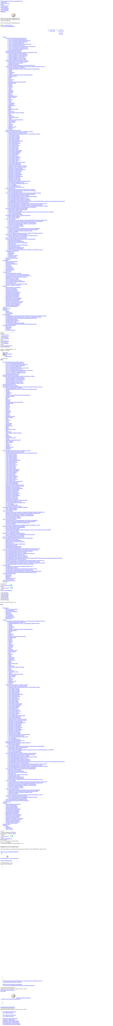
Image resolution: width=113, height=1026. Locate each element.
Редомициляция (6, 565)
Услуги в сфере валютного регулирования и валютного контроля (22, 235)
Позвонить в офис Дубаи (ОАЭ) (10, 1018)
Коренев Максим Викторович (12, 295)
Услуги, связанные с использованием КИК (15, 281)
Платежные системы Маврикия (15, 176)
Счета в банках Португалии (14, 157)
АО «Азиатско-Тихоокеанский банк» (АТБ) (18, 183)
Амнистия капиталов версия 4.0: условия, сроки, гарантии (21, 189)
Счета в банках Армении (14, 137)
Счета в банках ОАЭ (13, 155)
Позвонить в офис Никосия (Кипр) (11, 1020)
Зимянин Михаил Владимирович (13, 287)
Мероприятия (11, 253)
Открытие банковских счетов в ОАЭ (16, 57)
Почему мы (8, 265)
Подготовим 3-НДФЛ (13, 231)
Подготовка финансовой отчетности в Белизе (18, 202)
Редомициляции (6, 314)
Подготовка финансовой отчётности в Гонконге (19, 198)
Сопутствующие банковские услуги (16, 182)
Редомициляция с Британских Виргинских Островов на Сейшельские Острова (23, 571)
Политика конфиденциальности (8, 990)
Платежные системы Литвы (14, 175)
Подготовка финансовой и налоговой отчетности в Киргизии (22, 207)
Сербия (10, 118)
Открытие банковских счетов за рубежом (17, 132)
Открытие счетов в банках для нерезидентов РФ (19, 181)
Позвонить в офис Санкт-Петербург (11, 1022)
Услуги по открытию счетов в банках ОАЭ (18, 41)
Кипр (9, 98)
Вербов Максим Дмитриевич (12, 296)
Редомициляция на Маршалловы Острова (15, 322)
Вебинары (10, 254)
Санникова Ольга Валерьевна (12, 300)
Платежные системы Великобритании (16, 169)
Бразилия (10, 80)
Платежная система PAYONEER (15, 224)
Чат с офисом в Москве (8, 1012)
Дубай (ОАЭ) (9, 312)
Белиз (9, 78)
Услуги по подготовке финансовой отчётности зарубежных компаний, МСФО (23, 192)
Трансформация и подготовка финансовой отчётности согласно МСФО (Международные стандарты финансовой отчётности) (36, 201)
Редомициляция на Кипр (11, 321)
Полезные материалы (13, 255)
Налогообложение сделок (14, 246)
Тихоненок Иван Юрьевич (12, 291)
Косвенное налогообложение (14, 240)
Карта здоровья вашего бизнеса (15, 191)
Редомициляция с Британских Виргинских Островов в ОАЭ (19, 569)
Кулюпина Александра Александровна (14, 301)
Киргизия (10, 99)
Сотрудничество (9, 267)
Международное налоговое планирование (17, 242)
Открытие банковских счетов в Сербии (17, 58)
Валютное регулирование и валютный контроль (16, 234)
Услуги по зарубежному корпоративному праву (16, 237)
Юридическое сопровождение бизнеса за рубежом (17, 60)
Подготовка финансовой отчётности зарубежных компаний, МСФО (21, 753)
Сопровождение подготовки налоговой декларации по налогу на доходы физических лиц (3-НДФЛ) (30, 211)
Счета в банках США (13, 161)
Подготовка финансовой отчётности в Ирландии (19, 200)
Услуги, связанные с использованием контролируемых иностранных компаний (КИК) (25, 746)
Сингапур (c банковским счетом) (15, 119)
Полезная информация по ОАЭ (15, 50)
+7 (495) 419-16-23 (8, 25)
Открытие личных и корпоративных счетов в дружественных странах (21, 52)
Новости (5, 307)
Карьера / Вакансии (10, 269)
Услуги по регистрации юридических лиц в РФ (16, 283)
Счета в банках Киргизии (14, 145)
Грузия (9, 89)
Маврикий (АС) (11, 105)
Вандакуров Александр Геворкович (14, 298)
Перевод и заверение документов (13, 285)
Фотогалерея (8, 270)
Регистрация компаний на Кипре (13, 130)
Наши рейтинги (6, 308)
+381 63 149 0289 (4, 596)
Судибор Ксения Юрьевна (11, 306)
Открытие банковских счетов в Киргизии (17, 55)
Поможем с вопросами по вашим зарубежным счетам (20, 230)
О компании (6, 260)
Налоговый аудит (12, 243)
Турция (10, 123)
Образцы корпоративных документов (16, 67)
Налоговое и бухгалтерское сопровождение (18, 244)
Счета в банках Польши (13, 156)
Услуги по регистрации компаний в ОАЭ (17, 39)
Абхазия (10, 70)
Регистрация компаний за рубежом (13, 273)
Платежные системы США (14, 178)
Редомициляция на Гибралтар (12, 320)
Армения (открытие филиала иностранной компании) (20, 74)
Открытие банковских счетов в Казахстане (18, 54)
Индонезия (10, 91)
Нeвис (9, 110)
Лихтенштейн (11, 103)
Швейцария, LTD (12, 126)
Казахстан (10, 94)
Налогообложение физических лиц (16, 247)
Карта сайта (3, 991)
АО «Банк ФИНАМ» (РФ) (14, 185)
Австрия (10, 71)
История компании (10, 262)
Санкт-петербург (8, 353)
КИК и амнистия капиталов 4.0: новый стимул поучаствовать (22, 190)
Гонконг (10, 87)
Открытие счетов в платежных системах (17, 165)
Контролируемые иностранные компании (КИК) (17, 208)
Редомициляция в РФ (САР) (9, 384)
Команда (5, 286)
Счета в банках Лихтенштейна (15, 150)
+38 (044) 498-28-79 (5, 341)
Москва (7, 311)
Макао (9, 106)
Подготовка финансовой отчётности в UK (17, 197)
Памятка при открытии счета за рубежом (17, 236)
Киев (6, 355)
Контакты (8, 259)
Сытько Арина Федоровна (12, 289)
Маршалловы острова (13, 109)
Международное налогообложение (16, 241)
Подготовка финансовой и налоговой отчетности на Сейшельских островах (25, 204)
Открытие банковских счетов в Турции (17, 59)
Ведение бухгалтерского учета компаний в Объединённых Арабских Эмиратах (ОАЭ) (27, 203)
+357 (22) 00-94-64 (5, 343)
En (2, 359)
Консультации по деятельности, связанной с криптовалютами (22, 222)
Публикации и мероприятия (12, 250)
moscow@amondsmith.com (9, 26)
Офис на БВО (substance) (13, 217)
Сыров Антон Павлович (11, 288)
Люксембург (11, 104)
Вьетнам (10, 85)
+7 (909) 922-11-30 (5, 336)
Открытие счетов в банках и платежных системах (17, 684)
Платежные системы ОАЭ (14, 177)
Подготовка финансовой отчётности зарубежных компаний (21, 194)
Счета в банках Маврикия (14, 152)
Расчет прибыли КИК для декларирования (17, 209)
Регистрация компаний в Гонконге (13, 51)
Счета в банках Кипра (13, 144)
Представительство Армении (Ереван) (11, 1024)
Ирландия (10, 92)
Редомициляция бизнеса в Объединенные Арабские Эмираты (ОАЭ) (21, 318)
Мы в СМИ (10, 252)
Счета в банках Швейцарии (14, 164)
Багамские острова (12, 76)
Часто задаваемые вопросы (12, 257)
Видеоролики (9, 266)
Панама (10, 115)
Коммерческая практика (13, 64)
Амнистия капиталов (10, 188)
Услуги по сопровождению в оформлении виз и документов (21, 46)
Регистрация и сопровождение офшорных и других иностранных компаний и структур (25, 66)
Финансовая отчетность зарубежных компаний (16, 276)
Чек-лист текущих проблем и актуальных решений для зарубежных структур (25, 233)
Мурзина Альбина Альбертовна (13, 305)
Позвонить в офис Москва (9, 1019)
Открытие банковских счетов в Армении (17, 53)
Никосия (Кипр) (9, 313)
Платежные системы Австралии (15, 168)
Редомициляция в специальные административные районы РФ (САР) (21, 568)
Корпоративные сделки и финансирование (18, 61)
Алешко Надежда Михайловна (12, 294)
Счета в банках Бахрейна (14, 138)
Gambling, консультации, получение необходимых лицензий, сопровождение (25, 221)
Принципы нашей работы (11, 263)
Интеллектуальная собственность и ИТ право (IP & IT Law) (21, 65)
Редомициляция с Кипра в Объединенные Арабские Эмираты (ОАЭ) (21, 324)
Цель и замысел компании (11, 261)
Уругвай (10, 125)
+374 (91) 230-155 (4, 598)
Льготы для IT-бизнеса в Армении (16, 226)
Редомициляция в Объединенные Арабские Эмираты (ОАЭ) (19, 566)
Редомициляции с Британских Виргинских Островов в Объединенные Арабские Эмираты (26, 315)
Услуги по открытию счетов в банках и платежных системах (19, 131)
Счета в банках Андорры (14, 136)
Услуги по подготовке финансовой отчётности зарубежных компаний (18, 985)
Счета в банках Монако (13, 153)
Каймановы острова (12, 96)
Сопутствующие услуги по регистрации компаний (17, 274)
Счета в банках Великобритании (15, 140)
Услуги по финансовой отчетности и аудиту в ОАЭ (19, 44)
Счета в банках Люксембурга (14, 151)
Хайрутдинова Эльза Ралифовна (13, 299)
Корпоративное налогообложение (16, 248)
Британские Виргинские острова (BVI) (17, 81)
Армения (10, 73)
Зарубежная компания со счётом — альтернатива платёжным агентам (23, 68)
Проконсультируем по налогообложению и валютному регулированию (24, 228)
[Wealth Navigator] (61, 33)
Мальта (10, 107)
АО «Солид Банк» (12, 184)
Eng (3, 11)
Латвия (10, 102)
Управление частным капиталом (15, 63)
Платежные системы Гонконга (15, 170)
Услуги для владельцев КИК (14, 213)
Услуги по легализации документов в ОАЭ (18, 47)
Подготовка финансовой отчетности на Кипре (18, 195)
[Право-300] (52, 33)
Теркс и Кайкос (11, 122)
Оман (9, 113)
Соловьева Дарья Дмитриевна (12, 304)
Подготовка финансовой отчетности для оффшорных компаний (22, 196)
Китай (9, 100)
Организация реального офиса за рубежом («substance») (18, 215)
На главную (13, 832)
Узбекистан (10, 124)
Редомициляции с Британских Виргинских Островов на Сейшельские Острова (23, 317)
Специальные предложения (14, 179)
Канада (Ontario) (12, 97)
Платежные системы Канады (14, 171)
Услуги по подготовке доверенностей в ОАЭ (18, 48)
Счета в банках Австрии (13, 135)
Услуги (4, 37)
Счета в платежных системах (12, 279)
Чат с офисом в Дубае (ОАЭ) (9, 1011)
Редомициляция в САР (11, 282)
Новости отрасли (12, 256)
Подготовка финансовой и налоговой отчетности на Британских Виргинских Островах (28, 205)
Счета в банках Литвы (13, 149)
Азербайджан (11, 72)
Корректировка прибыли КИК (15, 210)
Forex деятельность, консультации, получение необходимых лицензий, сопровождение (27, 220)
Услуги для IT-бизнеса (11, 218)
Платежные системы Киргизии (15, 174)
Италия (10, 93)
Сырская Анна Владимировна (12, 293)
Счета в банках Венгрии (13, 142)
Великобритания (12, 83)
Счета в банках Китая (13, 146)
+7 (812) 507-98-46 (5, 338)
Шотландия (11, 128)
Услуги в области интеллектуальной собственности (17, 800)
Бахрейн (10, 77)
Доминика (10, 90)
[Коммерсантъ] (61, 30)
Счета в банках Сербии (13, 158)
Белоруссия (10, 79)
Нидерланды (11, 111)
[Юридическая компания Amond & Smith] (8, 17)
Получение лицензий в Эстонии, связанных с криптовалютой (22, 223)
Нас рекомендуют (10, 268)
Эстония (10, 129)
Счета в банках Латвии (13, 148)
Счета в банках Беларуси (13, 139)
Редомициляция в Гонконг (12, 319)
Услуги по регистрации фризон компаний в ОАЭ (19, 40)
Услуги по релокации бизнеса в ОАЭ (16, 45)
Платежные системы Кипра (14, 172)
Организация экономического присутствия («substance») (18, 275)
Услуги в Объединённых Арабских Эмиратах (16, 38)
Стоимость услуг (7, 272)
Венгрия (10, 84)
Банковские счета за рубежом (12, 278)
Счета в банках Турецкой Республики (16, 162)
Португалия (11, 116)
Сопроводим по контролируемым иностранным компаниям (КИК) (23, 229)
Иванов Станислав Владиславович (13, 302)
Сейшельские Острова (13, 117)
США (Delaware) (12, 120)
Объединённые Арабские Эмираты (16, 112)
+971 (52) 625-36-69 (5, 585)
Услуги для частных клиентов (12, 227)
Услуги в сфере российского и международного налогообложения (20, 239)
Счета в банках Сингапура (14, 159)
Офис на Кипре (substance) (14, 216)
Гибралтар (10, 86)
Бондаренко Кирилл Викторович (13, 292)
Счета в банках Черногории (14, 163)
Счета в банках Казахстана (14, 143)
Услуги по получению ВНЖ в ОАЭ (16, 42)
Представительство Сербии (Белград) (11, 1023)
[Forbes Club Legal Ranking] (52, 30)
